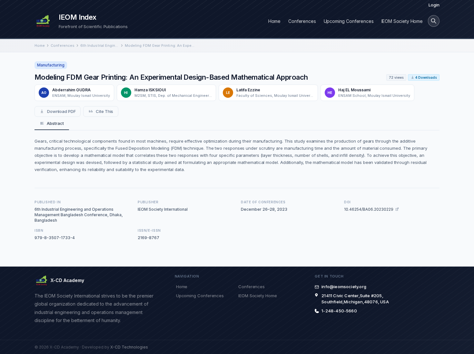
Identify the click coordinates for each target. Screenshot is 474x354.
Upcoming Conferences (349, 21)
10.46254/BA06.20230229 (368, 209)
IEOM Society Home (402, 21)
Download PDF (61, 111)
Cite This (104, 111)
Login (434, 4)
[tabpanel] (237, 155)
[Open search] (433, 21)
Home (274, 21)
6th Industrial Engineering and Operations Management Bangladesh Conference (99, 45)
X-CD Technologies (129, 347)
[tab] (52, 123)
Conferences (302, 21)
